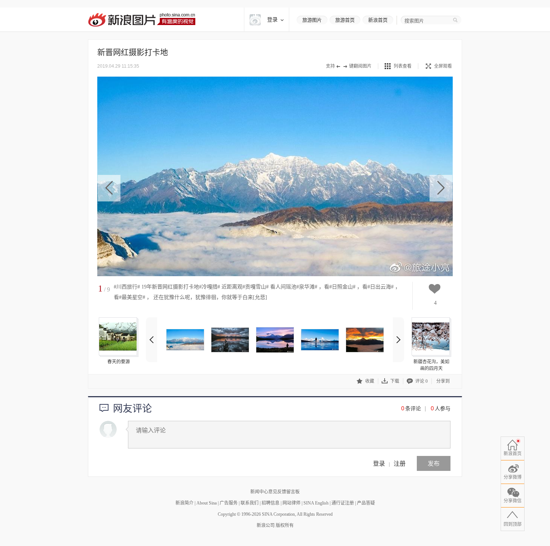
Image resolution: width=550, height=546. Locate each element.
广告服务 (229, 503)
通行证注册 (342, 503)
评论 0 (421, 381)
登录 (379, 463)
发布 (434, 463)
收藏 (369, 381)
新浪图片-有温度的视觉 (141, 20)
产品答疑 (366, 503)
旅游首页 (345, 20)
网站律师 (291, 503)
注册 (400, 463)
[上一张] (109, 188)
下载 (394, 381)
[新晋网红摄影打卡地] (185, 339)
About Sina (206, 503)
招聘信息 (270, 503)
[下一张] (441, 188)
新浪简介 (184, 503)
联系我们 (250, 503)
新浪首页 (378, 20)
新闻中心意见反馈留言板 (275, 491)
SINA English (316, 503)
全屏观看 (443, 66)
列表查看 (403, 66)
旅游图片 (312, 20)
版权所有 (285, 525)
